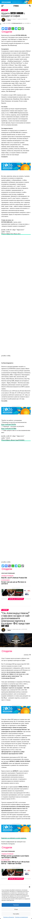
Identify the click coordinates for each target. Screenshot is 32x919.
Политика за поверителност (21, 917)
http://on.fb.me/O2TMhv (8, 428)
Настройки (16, 914)
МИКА (9, 20)
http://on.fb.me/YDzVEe (8, 424)
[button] (29, 887)
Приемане (16, 905)
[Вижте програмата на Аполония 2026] (16, 3)
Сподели (7, 31)
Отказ (16, 909)
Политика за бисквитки (8, 917)
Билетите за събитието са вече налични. (14, 838)
